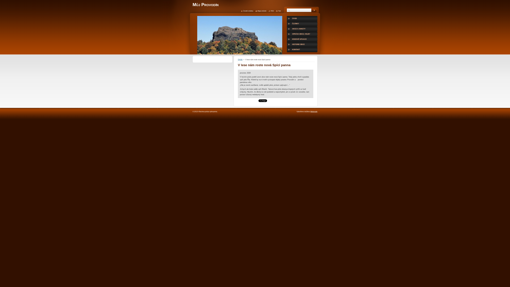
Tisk (279, 11)
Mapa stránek (262, 11)
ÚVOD (240, 59)
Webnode (313, 111)
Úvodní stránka (248, 11)
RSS (272, 11)
